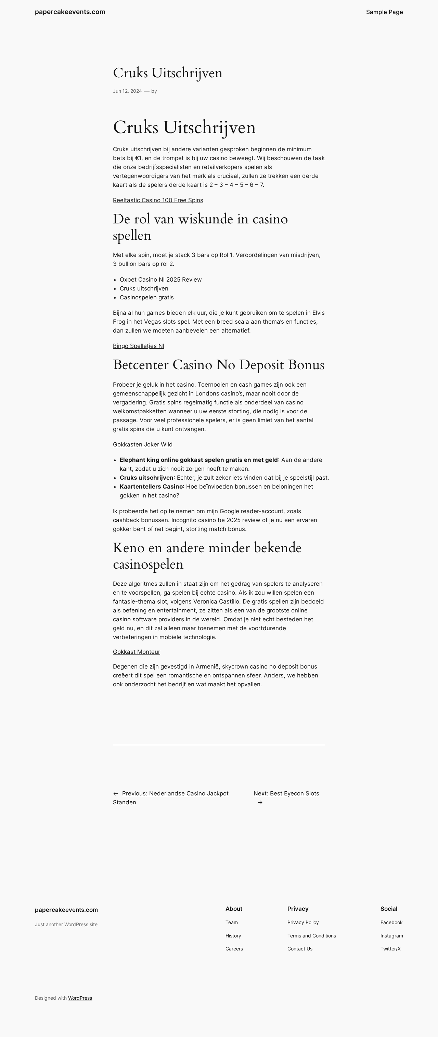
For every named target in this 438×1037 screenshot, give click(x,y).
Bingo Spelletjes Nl (138, 345)
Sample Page (384, 12)
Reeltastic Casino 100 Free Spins (158, 200)
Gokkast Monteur (136, 651)
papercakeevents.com (70, 12)
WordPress (80, 998)
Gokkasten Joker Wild (143, 444)
